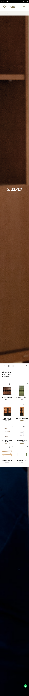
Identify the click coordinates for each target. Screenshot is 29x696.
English (6, 1)
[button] (24, 6)
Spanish (2, 1)
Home (2, 13)
